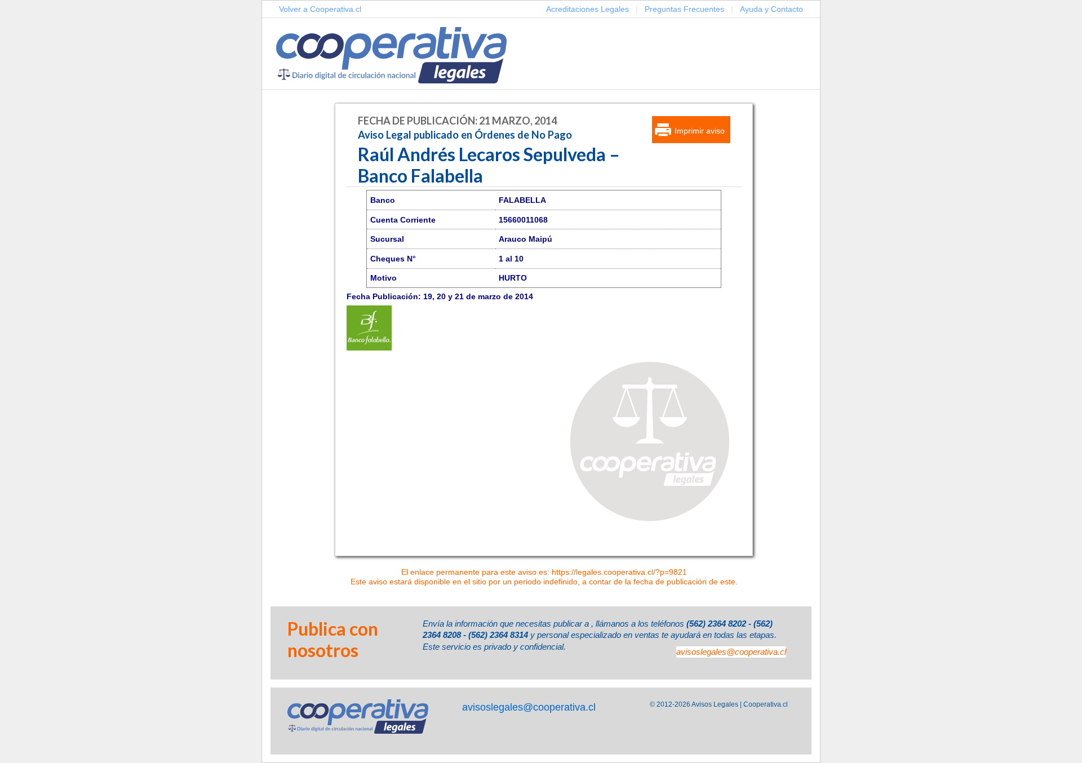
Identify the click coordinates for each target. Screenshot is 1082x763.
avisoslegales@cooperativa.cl (731, 651)
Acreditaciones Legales (587, 9)
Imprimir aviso (700, 130)
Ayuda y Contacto (771, 9)
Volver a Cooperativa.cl (320, 9)
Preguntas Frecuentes (684, 9)
